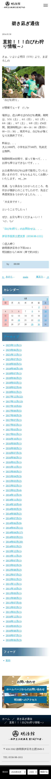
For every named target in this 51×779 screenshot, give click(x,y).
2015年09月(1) (14, 471)
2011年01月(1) (14, 612)
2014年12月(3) (14, 495)
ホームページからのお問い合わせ (25, 689)
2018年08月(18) (14, 368)
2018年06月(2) (14, 378)
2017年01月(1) (14, 434)
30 (39, 324)
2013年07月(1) (14, 560)
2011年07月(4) (14, 602)
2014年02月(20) (14, 541)
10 (45, 311)
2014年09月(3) (14, 509)
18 (6, 320)
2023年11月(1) (14, 345)
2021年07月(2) (14, 359)
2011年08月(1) (14, 598)
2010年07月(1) (14, 635)
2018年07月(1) (14, 373)
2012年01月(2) (14, 579)
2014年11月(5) (14, 499)
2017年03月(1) (14, 429)
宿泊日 (5, 772)
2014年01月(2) (14, 546)
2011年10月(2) (14, 588)
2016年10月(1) (14, 438)
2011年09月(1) (14, 593)
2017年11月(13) (14, 401)
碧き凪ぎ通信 (24, 719)
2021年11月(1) (14, 354)
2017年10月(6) (14, 406)
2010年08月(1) (14, 630)
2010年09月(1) (14, 626)
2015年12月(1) (14, 467)
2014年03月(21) (14, 537)
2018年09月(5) (14, 364)
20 (19, 320)
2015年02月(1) (14, 485)
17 (45, 316)
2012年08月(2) (14, 569)
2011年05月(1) (14, 607)
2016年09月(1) (14, 443)
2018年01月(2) (14, 392)
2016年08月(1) (14, 448)
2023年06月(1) (14, 350)
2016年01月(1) (14, 462)
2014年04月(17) (14, 532)
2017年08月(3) (14, 415)
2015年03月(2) (14, 481)
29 (32, 324)
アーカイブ (11, 336)
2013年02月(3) (14, 565)
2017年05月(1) (14, 424)
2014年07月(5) (14, 518)
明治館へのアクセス (25, 699)
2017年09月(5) (14, 410)
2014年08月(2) (14, 513)
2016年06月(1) (14, 457)
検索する (44, 772)
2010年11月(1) (14, 621)
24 (45, 320)
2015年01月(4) (14, 490)
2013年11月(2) (14, 555)
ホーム (6, 719)
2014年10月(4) (14, 504)
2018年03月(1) (14, 382)
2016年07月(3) (14, 453)
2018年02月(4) (14, 387)
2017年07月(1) (14, 420)
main (25, 277)
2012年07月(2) (14, 574)
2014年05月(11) (14, 527)
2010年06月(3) (14, 640)
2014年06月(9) (14, 523)
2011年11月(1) (14, 584)
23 (39, 320)
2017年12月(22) (14, 396)
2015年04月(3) (14, 476)
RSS (8, 660)
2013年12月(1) (14, 551)
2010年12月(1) (14, 616)
